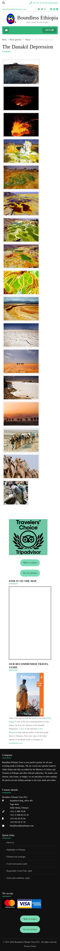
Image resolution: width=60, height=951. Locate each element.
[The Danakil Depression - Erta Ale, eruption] (21, 124)
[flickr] (56, 7)
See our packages (30, 573)
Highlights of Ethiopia (16, 850)
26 (27, 815)
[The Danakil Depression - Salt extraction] (16, 492)
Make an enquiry (30, 563)
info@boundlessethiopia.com (22, 826)
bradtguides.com (15, 743)
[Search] (3, 2)
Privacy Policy (30, 946)
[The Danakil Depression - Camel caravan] (21, 414)
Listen (21, 729)
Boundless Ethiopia (37, 18)
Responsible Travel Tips (17, 871)
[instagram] (44, 7)
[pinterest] (53, 7)
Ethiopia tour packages (16, 857)
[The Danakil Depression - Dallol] (21, 151)
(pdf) (30, 871)
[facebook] (37, 7)
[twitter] (40, 7)
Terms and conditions (16, 878)
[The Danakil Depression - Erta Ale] (21, 72)
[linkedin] (50, 7)
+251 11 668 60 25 (17, 815)
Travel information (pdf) (17, 864)
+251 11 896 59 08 (17, 811)
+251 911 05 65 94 (17, 819)
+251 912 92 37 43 (17, 822)
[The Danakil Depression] (21, 308)
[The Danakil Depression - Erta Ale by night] (21, 98)
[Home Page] (6, 30)
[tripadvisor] (47, 7)
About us (10, 842)
